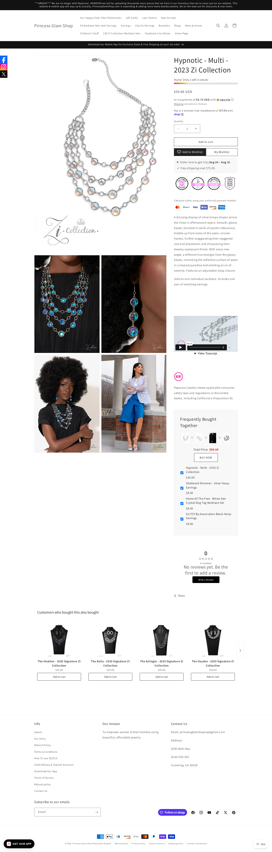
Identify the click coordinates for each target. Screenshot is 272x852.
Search (38, 732)
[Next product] (240, 650)
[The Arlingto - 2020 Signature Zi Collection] (161, 639)
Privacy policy (138, 843)
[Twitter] (3, 74)
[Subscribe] (97, 812)
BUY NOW (206, 457)
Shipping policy (176, 843)
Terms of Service (44, 778)
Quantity (178, 121)
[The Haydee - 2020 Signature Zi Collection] (213, 639)
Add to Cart (59, 676)
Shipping (178, 103)
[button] (218, 25)
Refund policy (42, 784)
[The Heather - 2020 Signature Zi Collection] (59, 639)
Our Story (40, 738)
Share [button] (181, 595)
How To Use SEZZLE (46, 758)
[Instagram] (3, 66)
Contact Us (40, 791)
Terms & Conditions (46, 751)
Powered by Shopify (101, 843)
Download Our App (45, 771)
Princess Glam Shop (82, 843)
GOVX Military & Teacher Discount (54, 764)
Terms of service (156, 843)
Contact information (197, 843)
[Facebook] (3, 59)
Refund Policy (42, 745)
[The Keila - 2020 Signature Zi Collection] (110, 639)
